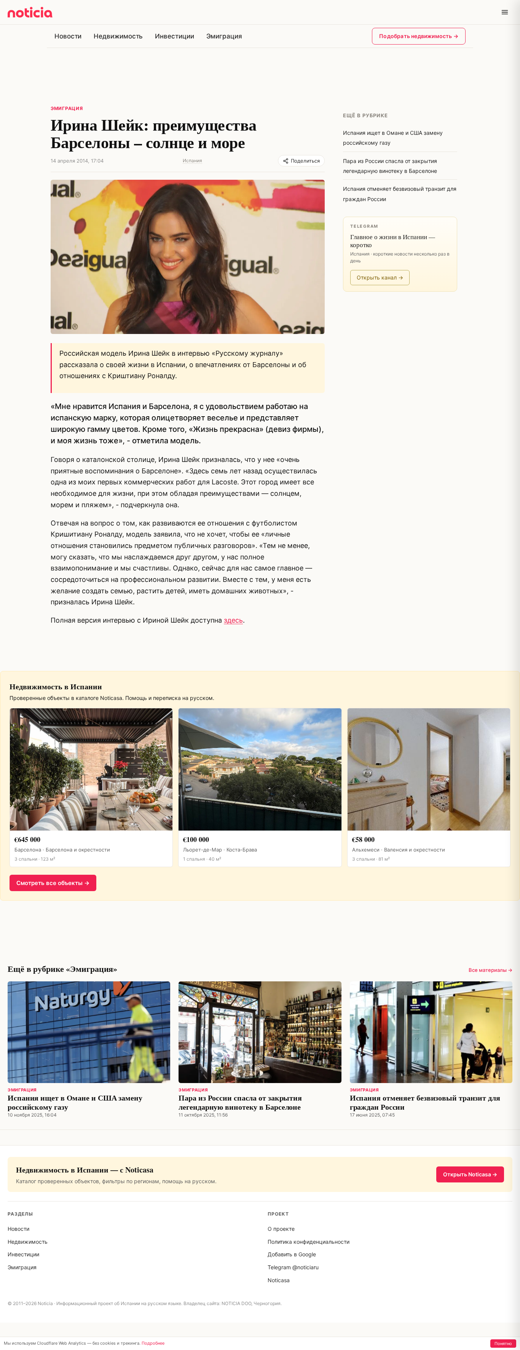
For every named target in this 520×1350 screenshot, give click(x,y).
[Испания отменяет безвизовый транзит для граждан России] (431, 1032)
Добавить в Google (292, 1254)
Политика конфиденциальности (308, 1241)
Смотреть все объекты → (52, 883)
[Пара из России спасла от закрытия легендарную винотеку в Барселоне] (260, 1032)
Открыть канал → (380, 277)
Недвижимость (118, 36)
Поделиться (305, 161)
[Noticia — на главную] (30, 12)
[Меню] (504, 12)
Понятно (503, 1343)
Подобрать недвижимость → (418, 36)
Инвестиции (174, 36)
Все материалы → (490, 970)
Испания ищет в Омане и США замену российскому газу (75, 1102)
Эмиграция (224, 36)
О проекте (281, 1228)
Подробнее (153, 1343)
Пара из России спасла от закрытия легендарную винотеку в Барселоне (240, 1102)
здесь (233, 620)
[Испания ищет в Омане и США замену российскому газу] (89, 1032)
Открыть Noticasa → (470, 1174)
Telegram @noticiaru (293, 1267)
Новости (67, 36)
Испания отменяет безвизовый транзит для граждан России (425, 1102)
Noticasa (279, 1280)
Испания (192, 160)
